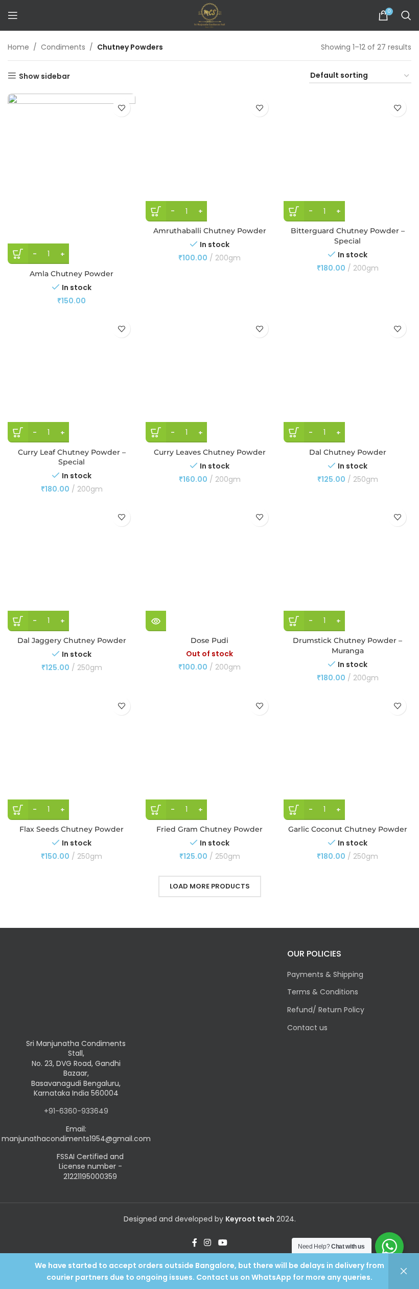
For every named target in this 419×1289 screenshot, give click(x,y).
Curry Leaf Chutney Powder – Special (72, 457)
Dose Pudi (209, 640)
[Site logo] (209, 15)
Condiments (63, 47)
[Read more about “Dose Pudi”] (156, 621)
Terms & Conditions (322, 992)
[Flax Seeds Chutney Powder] (71, 756)
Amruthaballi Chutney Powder (209, 230)
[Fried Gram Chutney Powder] (209, 756)
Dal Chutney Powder (347, 452)
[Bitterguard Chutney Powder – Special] (347, 157)
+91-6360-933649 (76, 1111)
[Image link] (70, 993)
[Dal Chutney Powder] (347, 378)
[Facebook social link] (195, 1243)
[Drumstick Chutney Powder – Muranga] (347, 567)
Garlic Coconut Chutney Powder (347, 829)
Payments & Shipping (325, 975)
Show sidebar (44, 76)
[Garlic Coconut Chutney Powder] (347, 756)
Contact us (307, 1028)
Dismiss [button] (403, 1271)
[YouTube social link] (222, 1243)
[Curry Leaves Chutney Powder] (209, 378)
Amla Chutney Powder (71, 273)
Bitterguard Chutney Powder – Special (348, 236)
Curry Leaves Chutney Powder (210, 452)
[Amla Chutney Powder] (71, 179)
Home (18, 47)
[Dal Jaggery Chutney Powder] (71, 567)
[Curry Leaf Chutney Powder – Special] (71, 378)
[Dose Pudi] (209, 567)
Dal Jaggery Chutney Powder (71, 640)
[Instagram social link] (208, 1243)
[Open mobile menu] (13, 15)
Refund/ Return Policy (325, 1010)
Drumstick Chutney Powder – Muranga (347, 645)
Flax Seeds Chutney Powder (71, 829)
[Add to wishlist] (121, 108)
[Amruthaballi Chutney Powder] (209, 157)
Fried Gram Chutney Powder (209, 829)
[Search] (406, 15)
